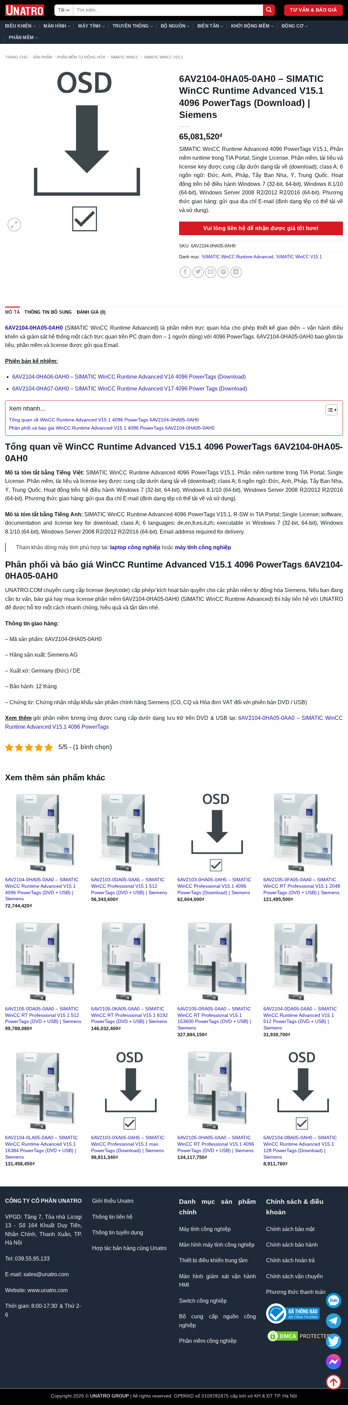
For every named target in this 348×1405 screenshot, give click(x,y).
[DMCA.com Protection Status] (300, 1336)
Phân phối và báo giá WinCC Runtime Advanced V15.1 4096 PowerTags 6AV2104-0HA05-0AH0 (111, 428)
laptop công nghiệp (135, 547)
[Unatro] (24, 10)
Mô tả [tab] (12, 312)
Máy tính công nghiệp (205, 1229)
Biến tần (208, 26)
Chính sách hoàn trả (290, 1260)
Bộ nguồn (173, 26)
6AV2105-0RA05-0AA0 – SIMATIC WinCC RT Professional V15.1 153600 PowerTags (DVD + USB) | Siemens (214, 1018)
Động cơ (292, 26)
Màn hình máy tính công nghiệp (217, 1245)
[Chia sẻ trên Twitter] (198, 272)
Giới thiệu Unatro (113, 1201)
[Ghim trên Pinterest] (223, 272)
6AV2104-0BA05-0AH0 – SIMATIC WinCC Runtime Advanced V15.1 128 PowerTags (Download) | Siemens (300, 1147)
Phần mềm (21, 37)
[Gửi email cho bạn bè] (210, 272)
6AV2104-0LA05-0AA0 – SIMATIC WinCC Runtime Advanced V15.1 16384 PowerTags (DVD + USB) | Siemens (41, 1147)
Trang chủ (16, 57)
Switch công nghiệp (203, 1301)
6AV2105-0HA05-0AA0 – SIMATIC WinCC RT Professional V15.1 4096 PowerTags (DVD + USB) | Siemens (215, 1144)
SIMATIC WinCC (124, 57)
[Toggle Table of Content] (328, 410)
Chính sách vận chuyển (294, 1276)
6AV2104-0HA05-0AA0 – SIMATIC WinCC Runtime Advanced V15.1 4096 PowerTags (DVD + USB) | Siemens (42, 889)
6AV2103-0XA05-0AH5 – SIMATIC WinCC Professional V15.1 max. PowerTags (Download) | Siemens (127, 1144)
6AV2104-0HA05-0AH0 (34, 328)
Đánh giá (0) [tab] (91, 312)
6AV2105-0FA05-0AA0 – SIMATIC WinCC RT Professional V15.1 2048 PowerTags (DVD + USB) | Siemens (301, 886)
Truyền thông (130, 26)
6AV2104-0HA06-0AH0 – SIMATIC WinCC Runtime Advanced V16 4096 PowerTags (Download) (129, 377)
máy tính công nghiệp (203, 547)
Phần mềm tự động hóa (81, 57)
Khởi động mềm (250, 26)
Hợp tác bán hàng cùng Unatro (129, 1248)
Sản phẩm (42, 57)
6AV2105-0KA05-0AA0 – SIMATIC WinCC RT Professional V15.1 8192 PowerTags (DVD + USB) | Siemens (129, 1015)
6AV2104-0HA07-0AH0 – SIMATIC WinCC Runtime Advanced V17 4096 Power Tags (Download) (129, 389)
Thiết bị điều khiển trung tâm (213, 1260)
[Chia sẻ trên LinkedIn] (236, 272)
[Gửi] (269, 10)
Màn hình (55, 26)
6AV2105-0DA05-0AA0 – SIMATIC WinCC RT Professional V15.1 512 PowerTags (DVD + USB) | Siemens (43, 1015)
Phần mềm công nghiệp (208, 1341)
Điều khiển (18, 26)
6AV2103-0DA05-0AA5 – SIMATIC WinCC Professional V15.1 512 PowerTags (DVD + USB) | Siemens (129, 886)
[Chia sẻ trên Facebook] (185, 272)
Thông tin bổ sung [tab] (48, 312)
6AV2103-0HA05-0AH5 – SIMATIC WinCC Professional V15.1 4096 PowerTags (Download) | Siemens (214, 886)
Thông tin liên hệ (112, 1217)
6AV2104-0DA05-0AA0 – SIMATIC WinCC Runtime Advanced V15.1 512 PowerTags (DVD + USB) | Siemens (300, 1018)
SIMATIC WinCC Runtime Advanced (237, 256)
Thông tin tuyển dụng (117, 1232)
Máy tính (89, 26)
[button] (14, 224)
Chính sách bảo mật (290, 1229)
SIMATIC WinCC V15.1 (163, 57)
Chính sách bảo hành (292, 1245)
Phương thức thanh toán (296, 1292)
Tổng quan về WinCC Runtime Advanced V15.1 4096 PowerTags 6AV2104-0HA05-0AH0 (104, 419)
